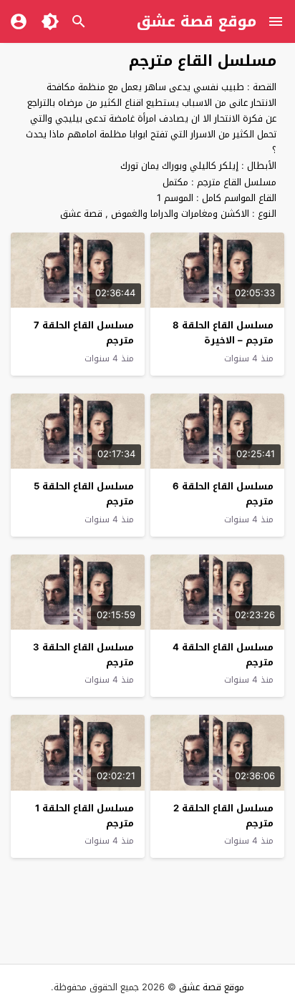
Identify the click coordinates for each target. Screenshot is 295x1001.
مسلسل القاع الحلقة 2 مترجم (223, 815)
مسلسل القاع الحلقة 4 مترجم (223, 654)
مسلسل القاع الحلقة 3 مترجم (83, 654)
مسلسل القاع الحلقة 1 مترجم (84, 815)
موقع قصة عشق (196, 21)
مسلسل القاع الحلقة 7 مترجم (84, 332)
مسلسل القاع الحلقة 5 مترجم (84, 493)
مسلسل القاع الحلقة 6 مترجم (223, 493)
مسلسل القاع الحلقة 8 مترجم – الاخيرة (223, 332)
